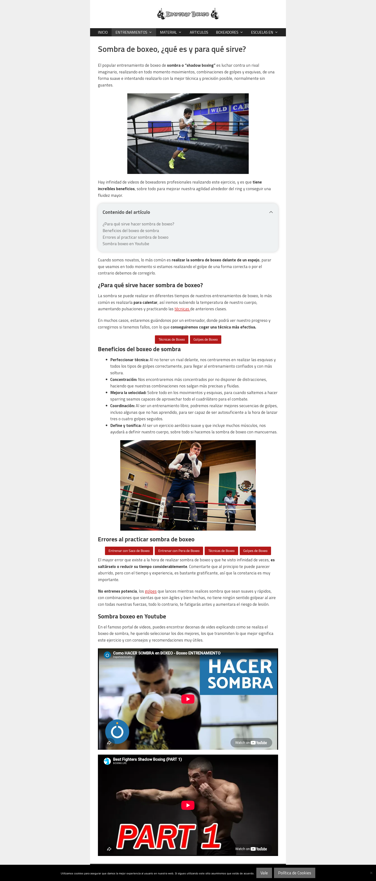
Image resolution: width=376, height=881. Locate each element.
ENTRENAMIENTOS (131, 32)
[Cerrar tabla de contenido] (271, 212)
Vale (264, 873)
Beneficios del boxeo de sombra (131, 230)
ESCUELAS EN (262, 32)
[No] (371, 873)
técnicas (182, 309)
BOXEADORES (227, 32)
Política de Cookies (294, 873)
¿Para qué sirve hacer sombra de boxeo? (138, 224)
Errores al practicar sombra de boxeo (135, 237)
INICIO (103, 32)
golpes (151, 591)
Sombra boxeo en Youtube (126, 243)
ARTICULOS (199, 32)
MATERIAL (168, 32)
